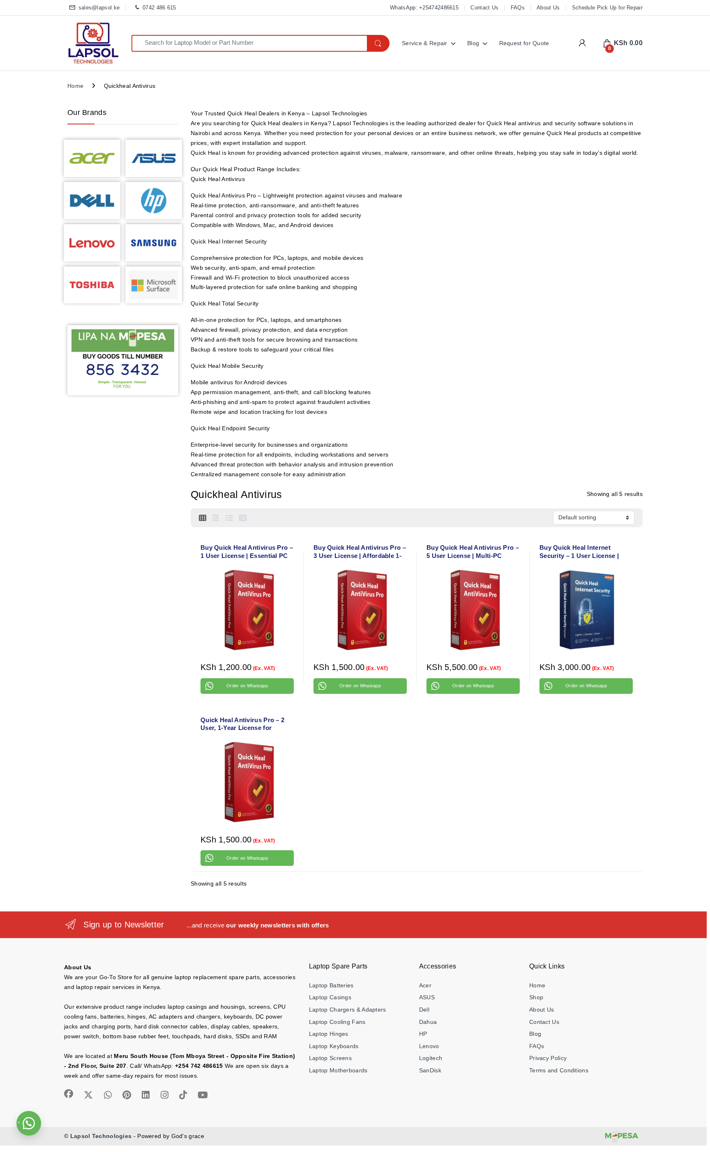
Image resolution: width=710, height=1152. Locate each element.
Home (75, 86)
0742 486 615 (159, 8)
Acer (425, 985)
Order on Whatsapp (247, 685)
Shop (536, 997)
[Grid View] (202, 518)
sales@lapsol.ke (99, 8)
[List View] (229, 518)
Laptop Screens (330, 1058)
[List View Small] (243, 518)
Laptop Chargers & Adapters (347, 1009)
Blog (473, 43)
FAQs (518, 8)
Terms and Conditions (558, 1070)
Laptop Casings (330, 997)
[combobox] (249, 43)
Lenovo (429, 1046)
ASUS (427, 997)
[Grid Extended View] (215, 518)
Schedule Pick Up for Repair (607, 8)
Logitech (430, 1058)
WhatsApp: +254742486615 (424, 8)
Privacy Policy (548, 1058)
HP (423, 1033)
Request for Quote (524, 43)
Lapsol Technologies (101, 1136)
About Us (548, 8)
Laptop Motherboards (338, 1070)
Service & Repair (424, 43)
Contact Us (484, 8)
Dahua (428, 1022)
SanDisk (430, 1070)
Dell (424, 1009)
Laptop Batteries (331, 985)
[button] (28, 1123)
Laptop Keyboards (334, 1046)
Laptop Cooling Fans (337, 1022)
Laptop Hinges (328, 1033)
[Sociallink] (68, 1093)
